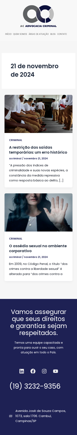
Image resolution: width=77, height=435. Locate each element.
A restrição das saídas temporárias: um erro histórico (38, 150)
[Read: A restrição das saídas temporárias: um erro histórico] (38, 114)
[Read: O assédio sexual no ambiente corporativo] (38, 212)
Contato (62, 34)
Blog (53, 34)
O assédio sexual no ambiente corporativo (38, 248)
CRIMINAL (15, 140)
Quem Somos (20, 34)
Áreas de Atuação (39, 34)
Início (8, 34)
